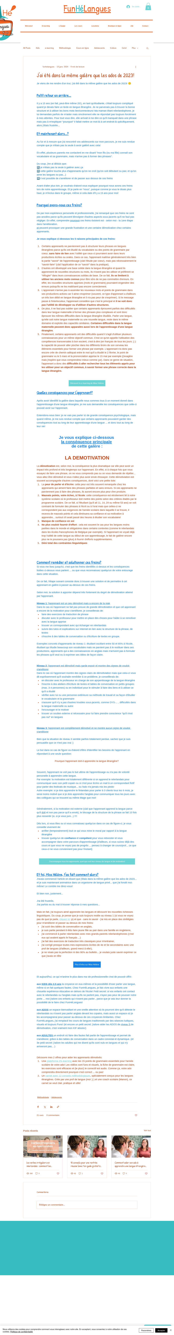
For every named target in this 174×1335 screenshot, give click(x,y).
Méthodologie (65, 48)
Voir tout (147, 1130)
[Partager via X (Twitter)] (44, 1107)
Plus (134, 48)
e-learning (49, 48)
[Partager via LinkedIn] (51, 1107)
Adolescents (99, 48)
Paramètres (146, 1330)
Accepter (161, 1330)
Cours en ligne (82, 48)
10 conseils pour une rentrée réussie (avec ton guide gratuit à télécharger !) (85, 1164)
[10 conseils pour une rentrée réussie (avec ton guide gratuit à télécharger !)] (87, 1147)
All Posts (26, 48)
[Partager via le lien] (58, 1107)
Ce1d (124, 48)
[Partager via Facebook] (38, 1107)
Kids (38, 48)
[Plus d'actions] (135, 66)
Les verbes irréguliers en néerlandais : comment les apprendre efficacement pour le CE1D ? (41, 1164)
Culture (113, 48)
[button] (148, 6)
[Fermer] (170, 1330)
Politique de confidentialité (21, 1331)
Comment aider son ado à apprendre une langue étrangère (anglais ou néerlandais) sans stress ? (130, 1164)
